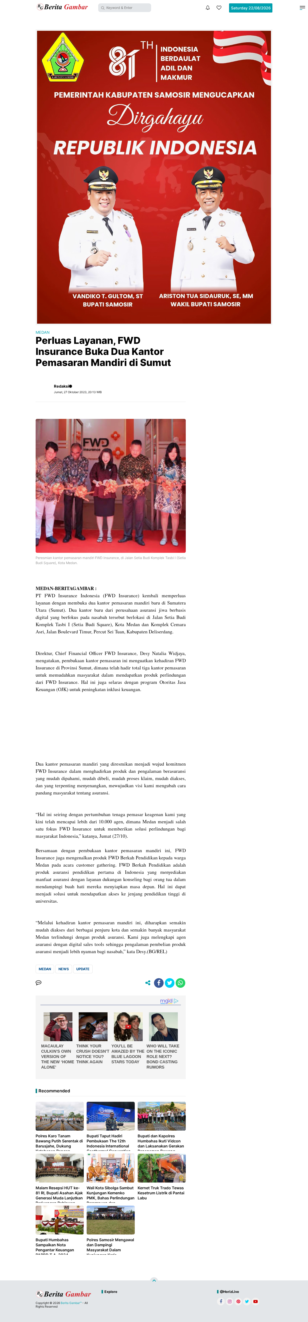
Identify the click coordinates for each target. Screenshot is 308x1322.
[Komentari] (38, 983)
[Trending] (219, 8)
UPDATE (83, 969)
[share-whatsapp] (180, 983)
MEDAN (43, 332)
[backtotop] (154, 1281)
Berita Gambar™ (71, 1303)
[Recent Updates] (208, 8)
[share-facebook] (159, 983)
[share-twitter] (169, 983)
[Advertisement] (111, 726)
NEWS (63, 969)
